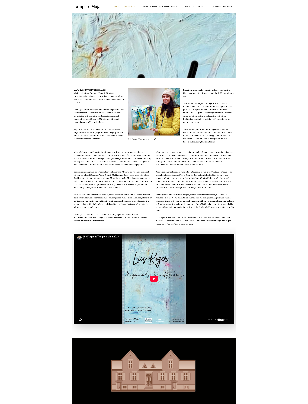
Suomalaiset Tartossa (221, 7)
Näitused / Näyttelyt (123, 7)
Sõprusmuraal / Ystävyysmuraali (159, 7)
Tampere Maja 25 (192, 7)
